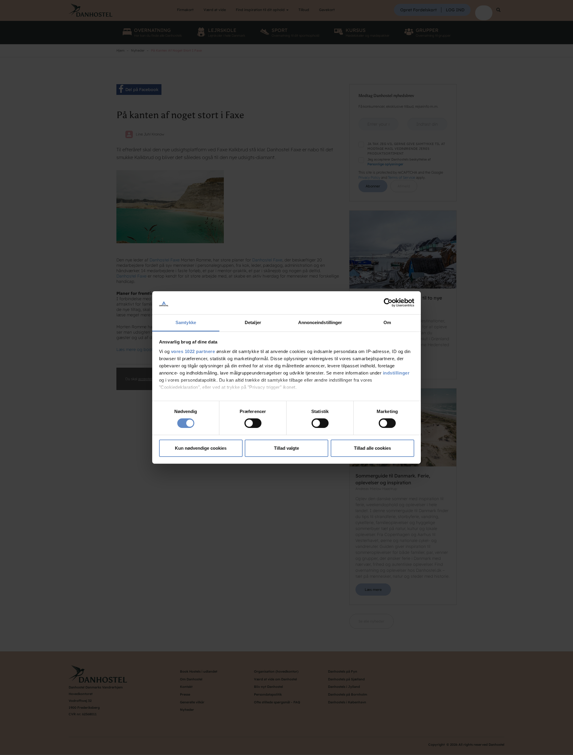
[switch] (252, 423)
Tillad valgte (286, 448)
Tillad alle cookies (372, 448)
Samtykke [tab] (185, 322)
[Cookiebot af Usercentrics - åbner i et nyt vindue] (388, 302)
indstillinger (396, 372)
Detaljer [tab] (253, 322)
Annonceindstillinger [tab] (320, 322)
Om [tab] (387, 322)
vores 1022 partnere (193, 351)
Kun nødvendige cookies (201, 448)
